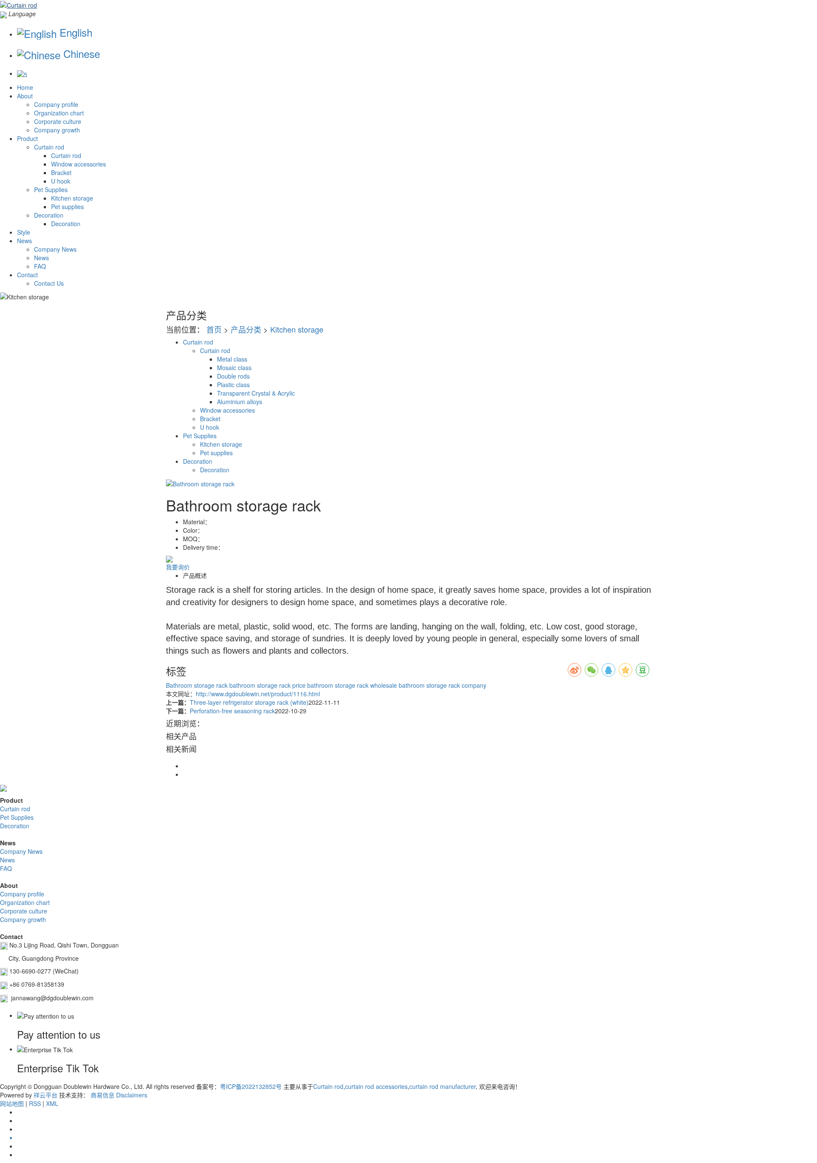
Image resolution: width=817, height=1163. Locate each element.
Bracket (61, 172)
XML (52, 1103)
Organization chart (59, 113)
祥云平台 (45, 1095)
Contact (27, 274)
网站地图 (12, 1103)
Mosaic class (234, 367)
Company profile (56, 104)
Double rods (233, 376)
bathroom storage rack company (441, 685)
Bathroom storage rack (197, 685)
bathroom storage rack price (267, 685)
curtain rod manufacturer (442, 1086)
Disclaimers (131, 1095)
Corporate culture (57, 121)
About (25, 96)
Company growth (57, 130)
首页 (214, 329)
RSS (35, 1103)
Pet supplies (67, 206)
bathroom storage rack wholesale (351, 685)
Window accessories (78, 164)
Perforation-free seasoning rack (232, 710)
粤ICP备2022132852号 (251, 1086)
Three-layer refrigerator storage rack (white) (249, 702)
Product (27, 138)
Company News (55, 249)
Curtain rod (49, 147)
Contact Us (49, 283)
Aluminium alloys (239, 401)
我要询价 (178, 567)
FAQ (40, 266)
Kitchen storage (72, 198)
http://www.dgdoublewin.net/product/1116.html (258, 693)
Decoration (48, 215)
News (24, 240)
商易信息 (102, 1095)
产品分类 (246, 329)
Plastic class (233, 384)
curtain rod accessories (376, 1086)
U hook (60, 181)
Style (23, 232)
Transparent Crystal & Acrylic (256, 393)
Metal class (232, 359)
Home (25, 87)
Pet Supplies (51, 189)
